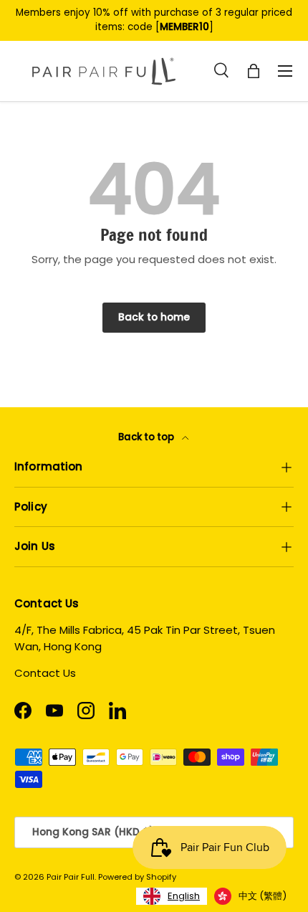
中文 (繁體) (263, 896)
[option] (250, 896)
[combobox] (171, 896)
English (184, 896)
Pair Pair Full (71, 877)
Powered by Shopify (137, 877)
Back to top (147, 437)
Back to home (154, 317)
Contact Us (45, 672)
